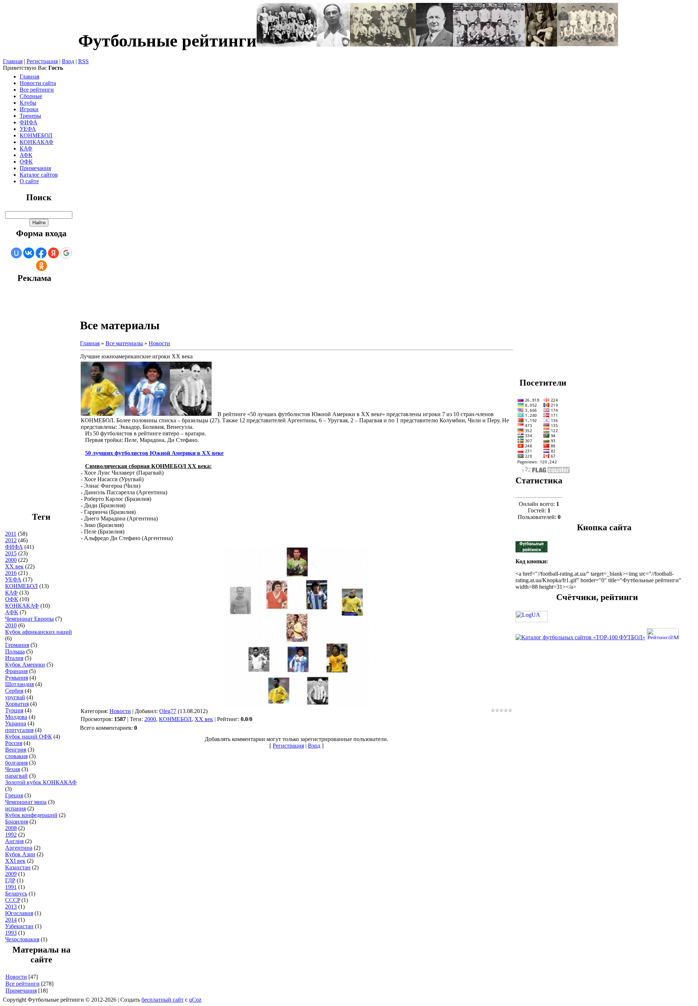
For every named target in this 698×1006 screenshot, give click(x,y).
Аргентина (18, 848)
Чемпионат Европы (29, 619)
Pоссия (13, 743)
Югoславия (19, 913)
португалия (19, 730)
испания (15, 808)
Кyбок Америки (25, 664)
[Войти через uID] (16, 253)
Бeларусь (16, 893)
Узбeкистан (19, 926)
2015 (11, 553)
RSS (83, 61)
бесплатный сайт (162, 1000)
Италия (14, 658)
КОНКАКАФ (22, 606)
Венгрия (15, 750)
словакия (16, 756)
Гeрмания (17, 645)
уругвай (15, 697)
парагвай (16, 776)
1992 (11, 835)
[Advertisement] (34, 401)
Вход (68, 61)
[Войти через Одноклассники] (41, 265)
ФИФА (14, 547)
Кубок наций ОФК (28, 736)
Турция (14, 710)
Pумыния (16, 678)
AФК (11, 612)
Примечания (21, 990)
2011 (10, 534)
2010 (11, 625)
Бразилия (16, 821)
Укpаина (15, 723)
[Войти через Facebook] (41, 253)
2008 (11, 828)
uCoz (195, 1000)
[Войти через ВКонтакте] (28, 253)
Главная (13, 61)
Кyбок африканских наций (38, 632)
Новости (16, 977)
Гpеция (14, 795)
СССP (12, 900)
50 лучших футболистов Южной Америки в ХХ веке (154, 453)
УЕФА (13, 579)
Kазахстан (18, 867)
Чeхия (12, 769)
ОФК (11, 599)
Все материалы (124, 343)
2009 (11, 874)
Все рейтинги (22, 984)
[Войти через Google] (66, 253)
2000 (11, 560)
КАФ (11, 592)
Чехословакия (22, 939)
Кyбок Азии (20, 854)
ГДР (10, 880)
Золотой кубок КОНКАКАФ (41, 782)
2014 (11, 920)
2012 (11, 540)
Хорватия (17, 704)
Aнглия (14, 841)
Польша (15, 651)
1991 (11, 887)
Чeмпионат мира (26, 802)
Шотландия (19, 684)
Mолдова (16, 717)
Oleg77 (167, 711)
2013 (11, 907)
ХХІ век (15, 861)
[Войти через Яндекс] (53, 253)
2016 (11, 573)
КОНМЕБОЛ (21, 586)
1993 (11, 933)
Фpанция (16, 671)
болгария (16, 763)
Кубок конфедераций (31, 815)
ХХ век (14, 566)
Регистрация (42, 61)
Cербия (14, 691)
